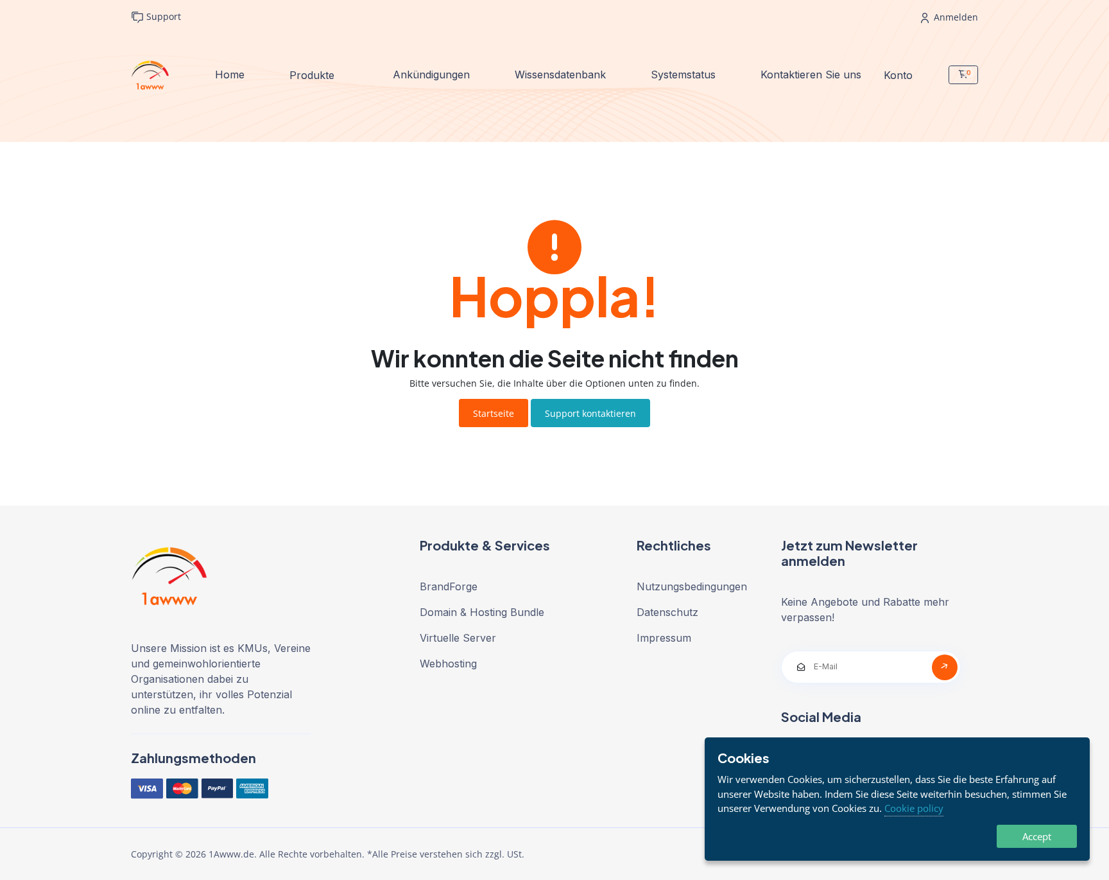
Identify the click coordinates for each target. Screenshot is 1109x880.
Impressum (664, 637)
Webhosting (448, 663)
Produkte (313, 74)
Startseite (493, 413)
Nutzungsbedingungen (692, 586)
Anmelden (954, 17)
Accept (1036, 836)
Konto (900, 74)
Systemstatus (683, 74)
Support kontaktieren (590, 413)
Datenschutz (667, 612)
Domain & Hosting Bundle (482, 612)
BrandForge (448, 586)
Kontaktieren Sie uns (811, 74)
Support (162, 16)
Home (230, 74)
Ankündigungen (431, 74)
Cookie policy (913, 808)
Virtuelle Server (458, 637)
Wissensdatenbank (560, 74)
